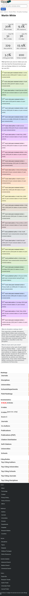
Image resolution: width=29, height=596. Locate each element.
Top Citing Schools (8, 471)
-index (4, 407)
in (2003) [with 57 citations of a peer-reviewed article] (14, 75)
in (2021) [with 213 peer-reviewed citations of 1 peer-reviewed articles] (14, 172)
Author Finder (4, 582)
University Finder (5, 586)
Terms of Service (5, 500)
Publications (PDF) (8, 435)
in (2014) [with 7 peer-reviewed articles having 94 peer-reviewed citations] (14, 234)
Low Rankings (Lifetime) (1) (11, 66)
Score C (4, 417)
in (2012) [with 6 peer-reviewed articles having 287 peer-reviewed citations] (14, 278)
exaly (1, 12)
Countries (3, 533)
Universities (5, 385)
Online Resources (6, 554)
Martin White (12, 12)
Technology (4, 491)
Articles (7, 403)
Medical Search (5, 565)
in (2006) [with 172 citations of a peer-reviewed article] (14, 287)
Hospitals (3, 527)
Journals (4, 376)
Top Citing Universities (9, 467)
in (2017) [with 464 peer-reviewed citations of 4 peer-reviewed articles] (14, 225)
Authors (6, 12)
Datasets (3, 548)
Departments (4, 524)
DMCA (3, 503)
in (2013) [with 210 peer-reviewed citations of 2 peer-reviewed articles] (14, 181)
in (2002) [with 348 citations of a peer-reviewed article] (14, 190)
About (2, 488)
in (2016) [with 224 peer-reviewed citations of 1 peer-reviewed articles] (15, 128)
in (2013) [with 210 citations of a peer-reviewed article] (15, 251)
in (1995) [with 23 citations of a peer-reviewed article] (14, 296)
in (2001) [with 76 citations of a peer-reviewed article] (15, 322)
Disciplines (5, 380)
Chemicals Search (6, 568)
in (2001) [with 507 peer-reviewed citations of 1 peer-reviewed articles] (14, 92)
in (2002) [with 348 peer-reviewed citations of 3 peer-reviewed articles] (14, 137)
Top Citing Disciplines (9, 480)
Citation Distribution (9, 440)
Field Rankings (6, 394)
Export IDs (4, 576)
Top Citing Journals (8, 476)
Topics (3, 544)
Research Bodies (5, 530)
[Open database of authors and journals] (6, 1)
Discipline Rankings (22, 12)
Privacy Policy (5, 497)
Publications (6, 430)
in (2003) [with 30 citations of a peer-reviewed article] (15, 110)
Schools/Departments (9, 389)
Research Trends (5, 579)
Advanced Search (6, 562)
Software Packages (6, 551)
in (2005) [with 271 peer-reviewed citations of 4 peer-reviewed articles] (14, 198)
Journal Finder (5, 589)
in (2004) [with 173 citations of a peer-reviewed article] (15, 216)
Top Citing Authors (8, 462)
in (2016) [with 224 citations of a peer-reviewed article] (15, 119)
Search (3, 9)
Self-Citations (6, 444)
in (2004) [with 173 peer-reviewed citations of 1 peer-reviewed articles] (14, 243)
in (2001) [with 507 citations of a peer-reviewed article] (14, 84)
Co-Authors (5, 426)
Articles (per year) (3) (11, 61)
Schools (4, 453)
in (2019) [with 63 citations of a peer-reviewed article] (13, 101)
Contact (3, 494)
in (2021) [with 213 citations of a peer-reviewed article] (14, 163)
